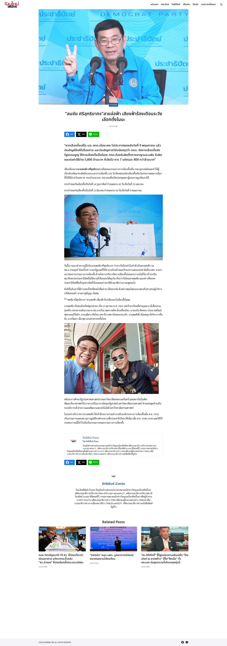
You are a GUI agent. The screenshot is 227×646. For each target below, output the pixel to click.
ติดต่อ (195, 4)
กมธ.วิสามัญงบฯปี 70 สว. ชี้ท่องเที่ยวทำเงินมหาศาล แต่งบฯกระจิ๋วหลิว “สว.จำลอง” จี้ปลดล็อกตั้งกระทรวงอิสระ (61, 559)
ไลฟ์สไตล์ (176, 4)
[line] (186, 642)
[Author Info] (113, 479)
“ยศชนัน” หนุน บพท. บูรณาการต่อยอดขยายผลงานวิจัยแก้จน (112, 557)
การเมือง (165, 4)
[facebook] (182, 642)
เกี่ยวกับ (186, 4)
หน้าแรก (154, 4)
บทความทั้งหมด (208, 4)
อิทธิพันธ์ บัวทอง (113, 483)
